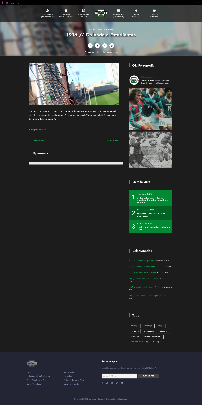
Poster (135, 331)
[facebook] (2, 3)
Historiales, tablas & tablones (38, 376)
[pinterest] (12, 3)
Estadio (135, 336)
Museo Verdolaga (34, 384)
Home (29, 372)
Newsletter (68, 376)
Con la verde (69, 372)
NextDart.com (122, 399)
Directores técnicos (139, 342)
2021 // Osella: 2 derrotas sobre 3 (142, 266)
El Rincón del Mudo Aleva (74, 380)
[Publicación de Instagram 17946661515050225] (150, 109)
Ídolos (135, 326)
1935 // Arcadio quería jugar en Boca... (145, 287)
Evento (91, 52)
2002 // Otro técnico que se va (141, 260)
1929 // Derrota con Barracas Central (143, 279)
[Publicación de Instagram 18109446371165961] (150, 153)
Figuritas (163, 331)
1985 (156, 342)
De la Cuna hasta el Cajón (37, 380)
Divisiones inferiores (153, 336)
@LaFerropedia (143, 65)
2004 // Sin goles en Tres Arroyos (142, 272)
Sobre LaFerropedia (71, 384)
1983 (161, 326)
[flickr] (7, 3)
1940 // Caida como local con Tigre (143, 295)
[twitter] (18, 3)
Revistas (148, 326)
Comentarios (112, 52)
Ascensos (149, 331)
